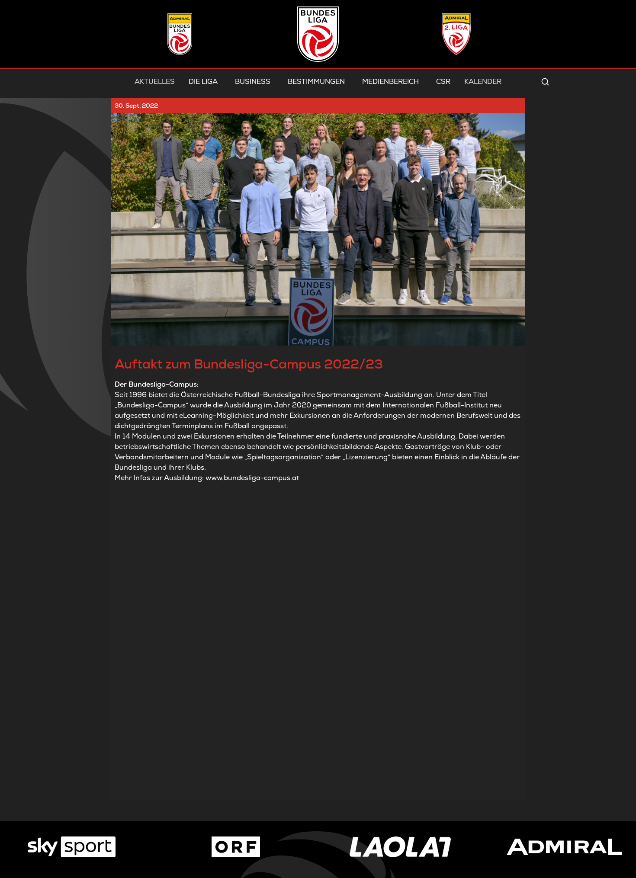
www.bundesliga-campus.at (252, 477)
